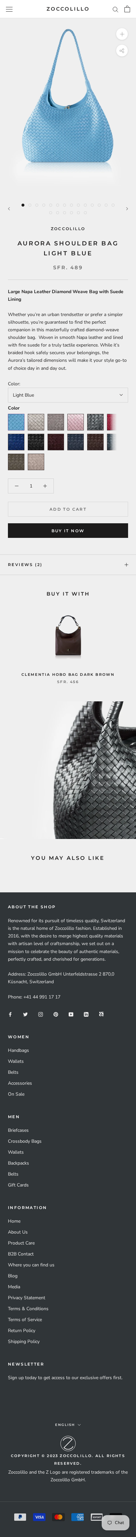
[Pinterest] (55, 1014)
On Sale (16, 1094)
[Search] (116, 9)
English (65, 1425)
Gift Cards (18, 1185)
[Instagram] (40, 1014)
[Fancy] (101, 1014)
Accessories (20, 1083)
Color (13, 408)
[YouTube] (71, 1014)
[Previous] (9, 208)
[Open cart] (127, 9)
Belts (13, 1072)
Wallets (16, 1061)
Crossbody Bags (25, 1141)
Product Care (21, 1243)
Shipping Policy (24, 1341)
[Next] (127, 208)
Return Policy (21, 1330)
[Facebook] (10, 1014)
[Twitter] (25, 1014)
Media (14, 1287)
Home (14, 1221)
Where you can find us (31, 1265)
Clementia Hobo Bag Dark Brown (68, 674)
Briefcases (18, 1130)
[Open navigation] (9, 9)
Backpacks (18, 1163)
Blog (12, 1276)
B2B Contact (21, 1254)
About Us (18, 1232)
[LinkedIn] (86, 1014)
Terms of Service (25, 1319)
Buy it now (68, 530)
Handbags (18, 1050)
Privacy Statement (26, 1298)
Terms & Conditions (28, 1309)
